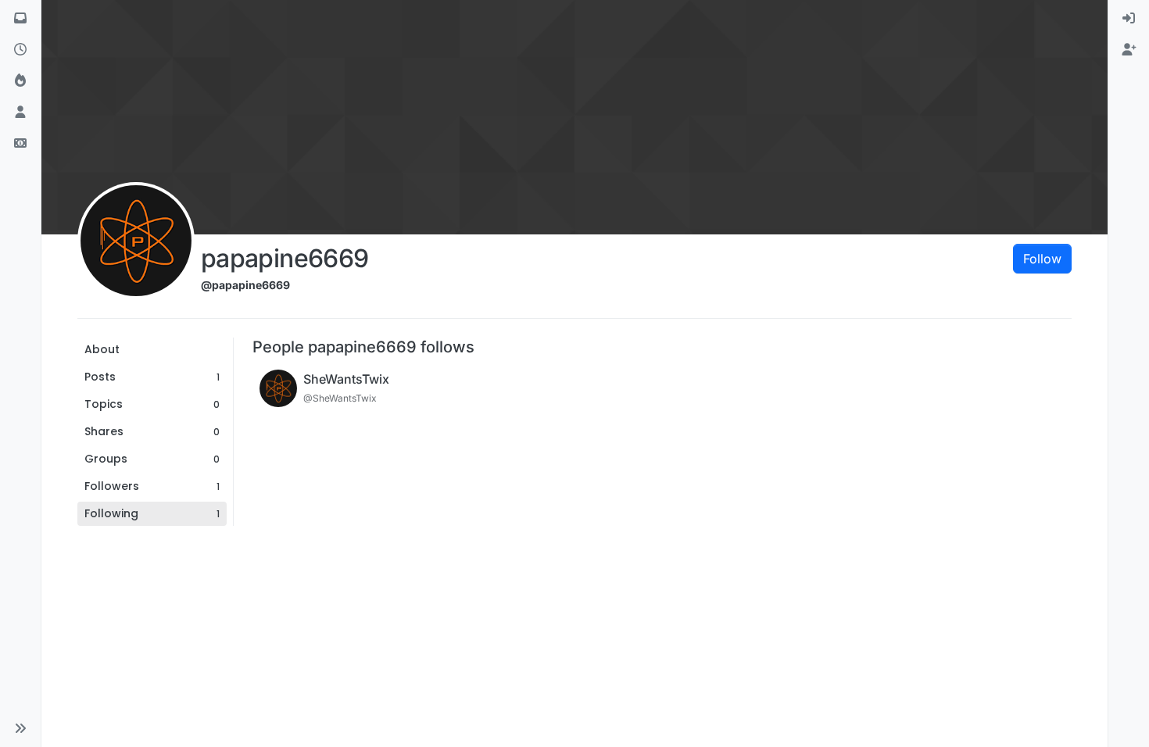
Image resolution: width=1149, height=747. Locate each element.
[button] (20, 728)
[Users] (20, 112)
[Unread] (20, 18)
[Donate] (20, 143)
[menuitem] (1129, 18)
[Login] (1129, 18)
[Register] (1129, 50)
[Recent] (20, 50)
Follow (1042, 258)
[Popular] (20, 81)
